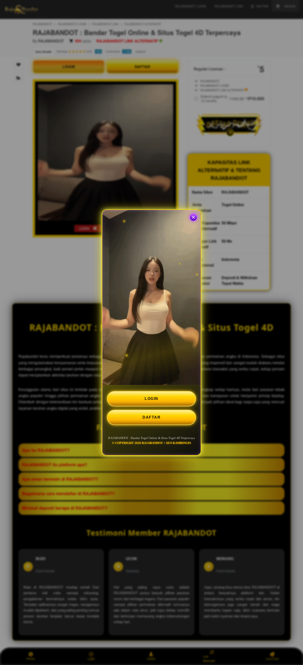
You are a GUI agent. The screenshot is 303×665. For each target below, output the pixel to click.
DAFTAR (151, 417)
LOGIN (151, 399)
